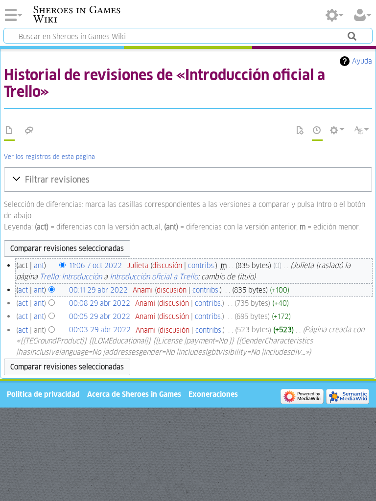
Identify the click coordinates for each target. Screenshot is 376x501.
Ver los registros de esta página (49, 157)
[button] (188, 179)
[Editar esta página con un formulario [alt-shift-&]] (300, 130)
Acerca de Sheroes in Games (134, 394)
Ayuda (362, 61)
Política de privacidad (43, 394)
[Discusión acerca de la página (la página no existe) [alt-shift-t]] (29, 130)
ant (39, 265)
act (23, 290)
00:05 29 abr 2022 (99, 316)
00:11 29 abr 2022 (98, 290)
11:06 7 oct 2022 (95, 265)
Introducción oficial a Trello (154, 276)
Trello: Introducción (71, 276)
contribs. (201, 265)
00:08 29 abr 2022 (99, 303)
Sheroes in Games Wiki (76, 14)
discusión (167, 265)
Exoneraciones (213, 394)
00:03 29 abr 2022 (100, 330)
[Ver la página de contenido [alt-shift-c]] (9, 130)
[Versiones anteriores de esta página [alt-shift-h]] (317, 130)
